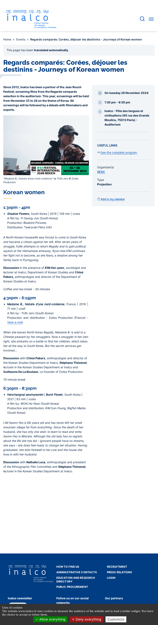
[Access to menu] (151, 19)
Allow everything (51, 619)
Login (111, 577)
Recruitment (117, 566)
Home (7, 39)
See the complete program (119, 152)
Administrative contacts (76, 572)
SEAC (101, 171)
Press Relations (119, 572)
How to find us (67, 566)
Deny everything (88, 619)
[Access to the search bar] (142, 19)
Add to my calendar (113, 199)
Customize (116, 619)
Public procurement (72, 586)
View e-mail (15, 322)
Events (21, 39)
